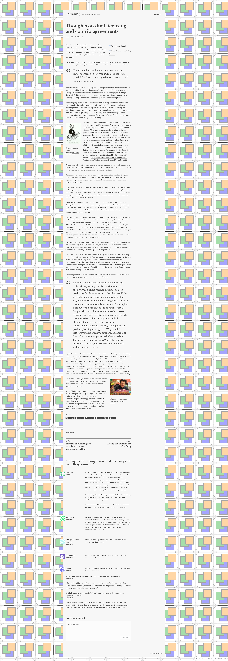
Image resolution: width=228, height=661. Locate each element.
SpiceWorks (105, 340)
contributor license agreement (90, 50)
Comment (125, 637)
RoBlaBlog (73, 14)
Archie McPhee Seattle (119, 401)
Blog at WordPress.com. (156, 653)
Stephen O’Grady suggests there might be (82, 277)
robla (82, 37)
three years (94, 293)
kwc (110, 53)
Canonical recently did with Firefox (115, 366)
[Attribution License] (117, 51)
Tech (72, 432)
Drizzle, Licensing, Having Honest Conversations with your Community (98, 65)
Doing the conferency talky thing (119, 444)
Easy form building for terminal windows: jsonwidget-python (78, 445)
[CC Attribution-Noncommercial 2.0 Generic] (118, 399)
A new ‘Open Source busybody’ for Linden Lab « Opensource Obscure (93, 576)
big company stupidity (76, 170)
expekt (68, 568)
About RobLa (158, 14)
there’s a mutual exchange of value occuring (106, 227)
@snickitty (70, 517)
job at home (70, 555)
